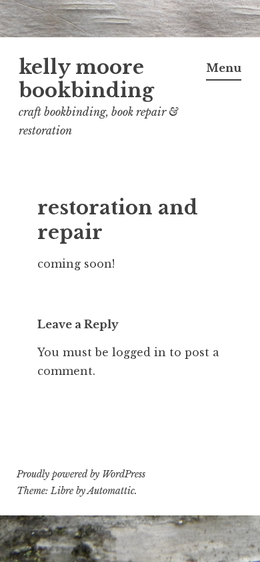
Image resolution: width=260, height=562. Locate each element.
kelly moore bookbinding (86, 79)
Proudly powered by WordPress (81, 474)
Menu (223, 68)
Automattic (111, 491)
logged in (139, 352)
